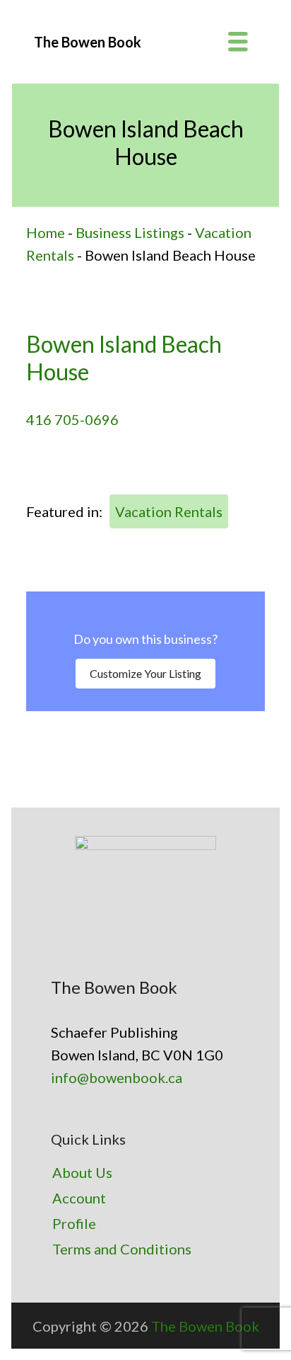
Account (79, 1197)
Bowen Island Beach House (124, 357)
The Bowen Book (205, 1326)
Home (45, 232)
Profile (74, 1223)
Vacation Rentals (168, 511)
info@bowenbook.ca (116, 1077)
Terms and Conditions (121, 1248)
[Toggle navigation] (238, 41)
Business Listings (130, 232)
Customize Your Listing (145, 673)
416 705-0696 (72, 419)
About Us (82, 1172)
